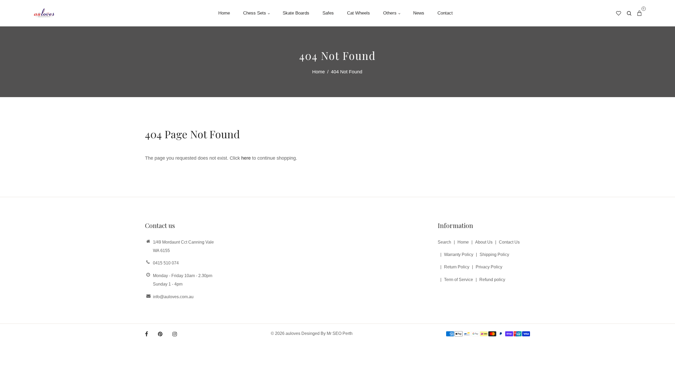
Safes (328, 13)
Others (390, 13)
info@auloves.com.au (173, 296)
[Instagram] (174, 334)
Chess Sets (255, 13)
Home (224, 13)
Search (444, 242)
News (418, 13)
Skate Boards (296, 13)
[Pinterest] (160, 334)
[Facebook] (146, 334)
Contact (445, 13)
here (246, 158)
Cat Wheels (358, 13)
